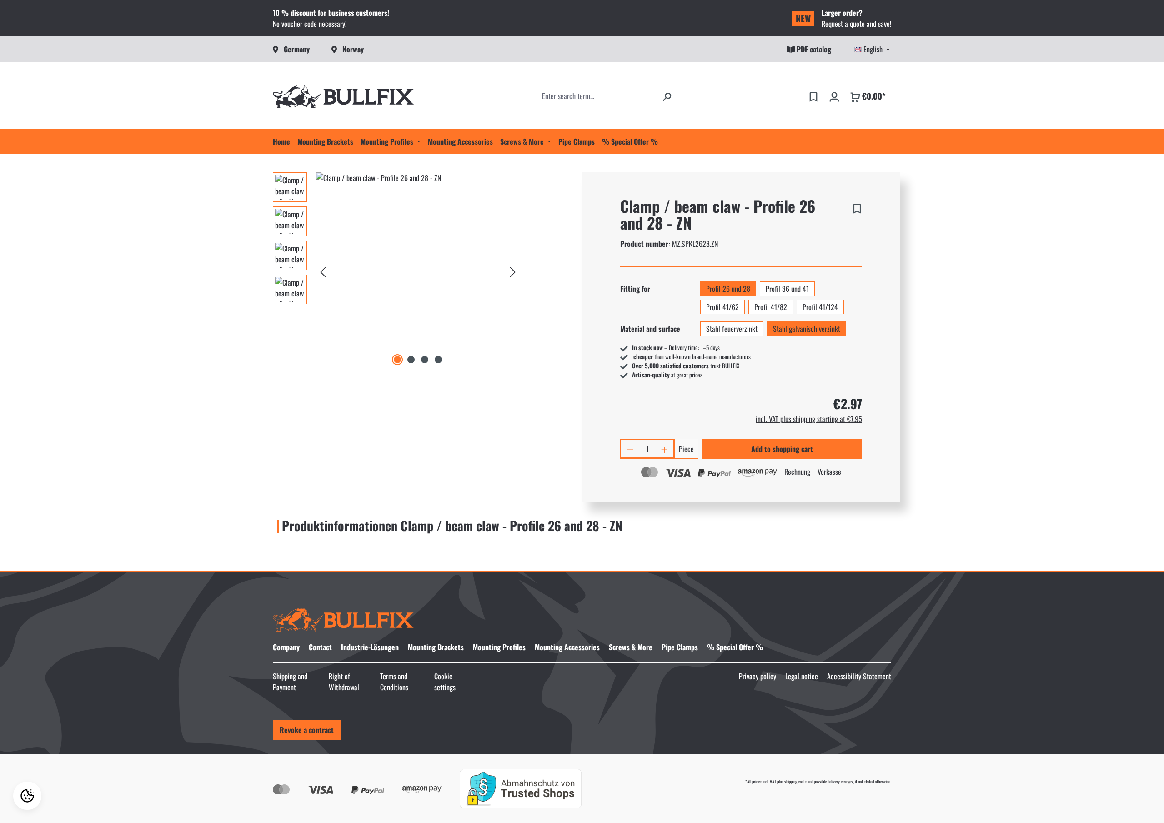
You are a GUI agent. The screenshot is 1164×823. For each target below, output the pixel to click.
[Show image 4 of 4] (438, 359)
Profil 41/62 (722, 306)
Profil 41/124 (820, 306)
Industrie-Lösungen (370, 647)
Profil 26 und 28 (728, 288)
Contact (320, 647)
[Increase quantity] (665, 449)
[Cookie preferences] (27, 795)
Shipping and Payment (290, 682)
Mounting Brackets (436, 647)
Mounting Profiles (499, 647)
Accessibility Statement (859, 676)
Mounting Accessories (567, 647)
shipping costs (795, 781)
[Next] (513, 270)
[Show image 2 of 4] (411, 359)
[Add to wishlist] (857, 207)
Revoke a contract (307, 729)
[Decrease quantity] (630, 449)
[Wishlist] (813, 96)
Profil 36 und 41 (787, 288)
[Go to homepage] (343, 96)
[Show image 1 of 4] (397, 359)
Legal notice (801, 676)
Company (286, 647)
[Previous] (323, 270)
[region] (396, 270)
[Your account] (834, 96)
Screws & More (630, 647)
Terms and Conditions (394, 682)
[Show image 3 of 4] (424, 359)
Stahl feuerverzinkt (732, 328)
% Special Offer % (735, 647)
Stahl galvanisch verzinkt (806, 328)
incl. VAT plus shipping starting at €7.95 (809, 418)
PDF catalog (813, 49)
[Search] (667, 96)
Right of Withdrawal (344, 682)
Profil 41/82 (770, 306)
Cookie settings (445, 682)
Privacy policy (757, 676)
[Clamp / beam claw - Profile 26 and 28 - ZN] (418, 270)
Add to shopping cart (782, 448)
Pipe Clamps (680, 647)
